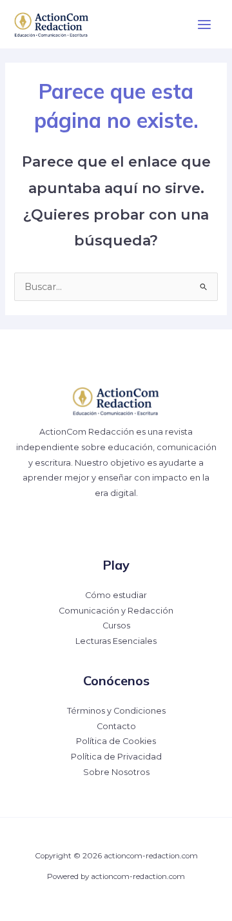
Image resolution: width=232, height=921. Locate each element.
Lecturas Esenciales (116, 641)
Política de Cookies (116, 741)
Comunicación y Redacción (116, 611)
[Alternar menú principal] (204, 24)
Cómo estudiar (116, 595)
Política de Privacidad (116, 756)
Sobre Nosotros (116, 772)
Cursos (116, 625)
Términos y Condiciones (116, 711)
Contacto (116, 726)
